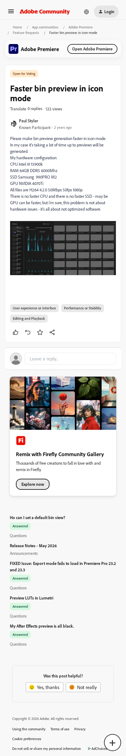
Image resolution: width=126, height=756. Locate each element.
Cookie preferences (26, 738)
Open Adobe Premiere (92, 48)
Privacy (80, 729)
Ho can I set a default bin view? (37, 517)
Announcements (24, 553)
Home (17, 27)
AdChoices (99, 748)
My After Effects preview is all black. (42, 626)
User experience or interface (34, 308)
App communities (45, 27)
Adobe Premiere (81, 27)
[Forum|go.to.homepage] (45, 12)
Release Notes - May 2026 (33, 545)
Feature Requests (26, 32)
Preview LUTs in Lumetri (31, 597)
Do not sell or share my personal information (46, 748)
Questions (18, 535)
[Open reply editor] (63, 359)
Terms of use (59, 729)
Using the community (29, 729)
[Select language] (86, 12)
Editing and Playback (29, 318)
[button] (11, 13)
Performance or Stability (82, 308)
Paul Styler (28, 120)
